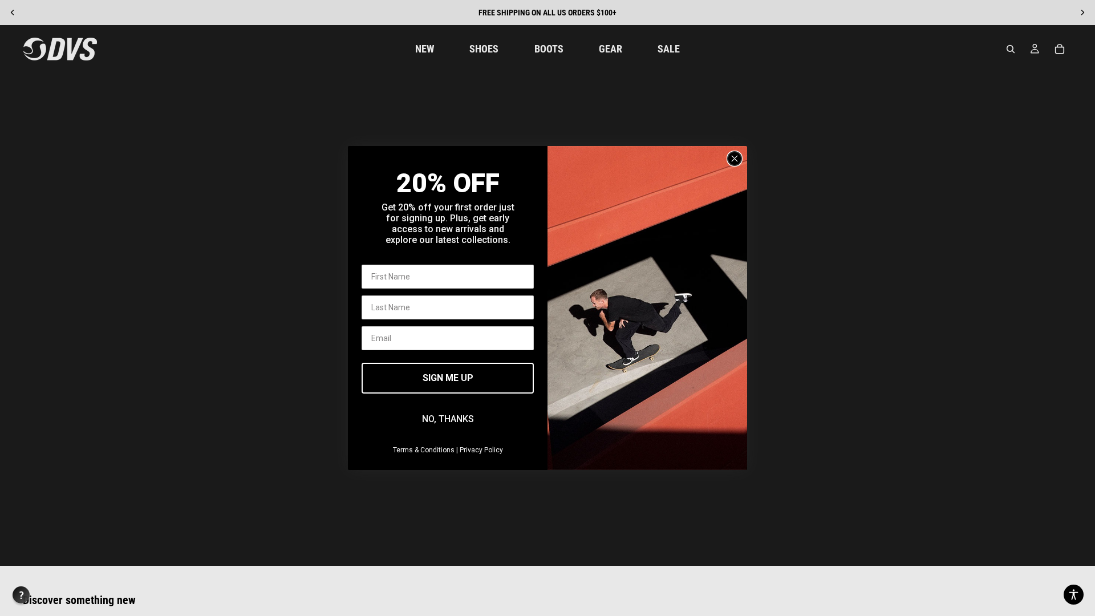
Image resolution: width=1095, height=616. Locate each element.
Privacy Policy (481, 450)
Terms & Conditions (424, 450)
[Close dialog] (734, 158)
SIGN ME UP (448, 377)
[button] (1074, 595)
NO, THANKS (448, 419)
